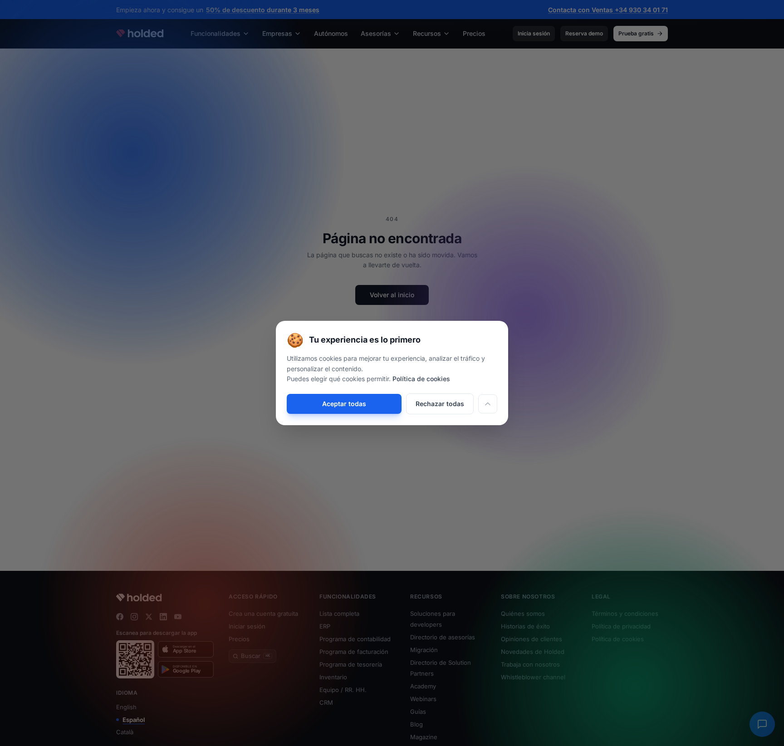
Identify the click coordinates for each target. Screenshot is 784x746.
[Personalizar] (487, 403)
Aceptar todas (344, 403)
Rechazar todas (440, 403)
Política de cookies (421, 379)
